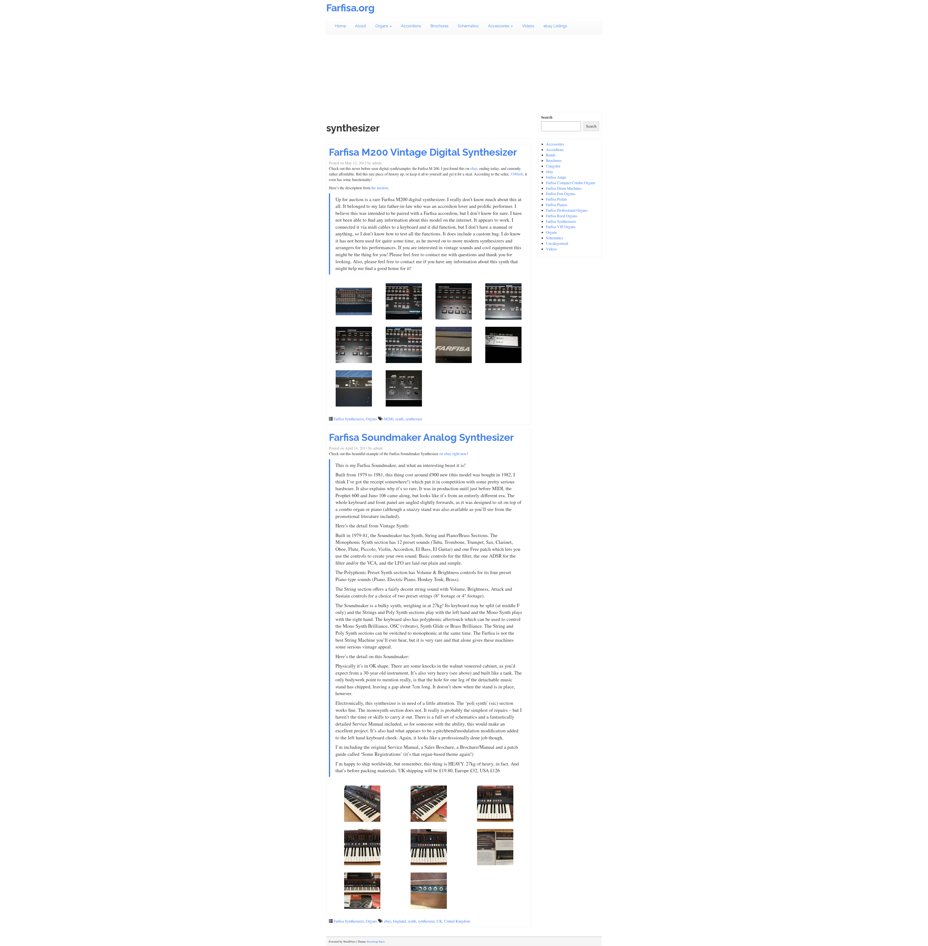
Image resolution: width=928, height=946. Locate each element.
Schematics (468, 26)
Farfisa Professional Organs (566, 210)
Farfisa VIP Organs (560, 226)
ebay (473, 168)
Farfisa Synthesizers (349, 418)
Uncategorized (557, 243)
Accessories (499, 26)
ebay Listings (555, 26)
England (399, 921)
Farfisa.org (350, 8)
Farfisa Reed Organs (561, 215)
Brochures (439, 26)
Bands (551, 154)
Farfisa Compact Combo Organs (570, 182)
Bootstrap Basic (376, 941)
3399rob (516, 173)
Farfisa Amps (556, 177)
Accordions (411, 26)
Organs (382, 26)
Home (340, 26)
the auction (379, 187)
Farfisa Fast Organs (560, 193)
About (360, 26)
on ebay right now (453, 453)
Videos (528, 26)
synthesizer (413, 418)
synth (399, 418)
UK (439, 921)
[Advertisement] (464, 75)
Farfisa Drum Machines (564, 188)
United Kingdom (457, 921)
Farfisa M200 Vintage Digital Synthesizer (423, 152)
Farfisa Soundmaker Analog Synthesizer (421, 437)
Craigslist (553, 165)
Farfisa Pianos (556, 204)
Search (546, 117)
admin (377, 162)
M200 (388, 418)
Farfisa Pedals (556, 199)
